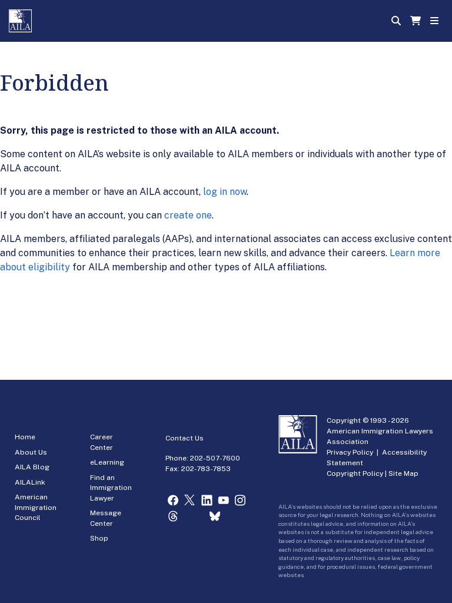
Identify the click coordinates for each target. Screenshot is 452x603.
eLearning (107, 462)
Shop (99, 538)
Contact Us (184, 438)
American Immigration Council (35, 507)
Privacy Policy (350, 452)
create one (188, 215)
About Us (31, 452)
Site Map (403, 473)
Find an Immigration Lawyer (111, 487)
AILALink (30, 482)
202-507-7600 (215, 458)
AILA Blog (32, 467)
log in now (225, 191)
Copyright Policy (355, 473)
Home (25, 437)
